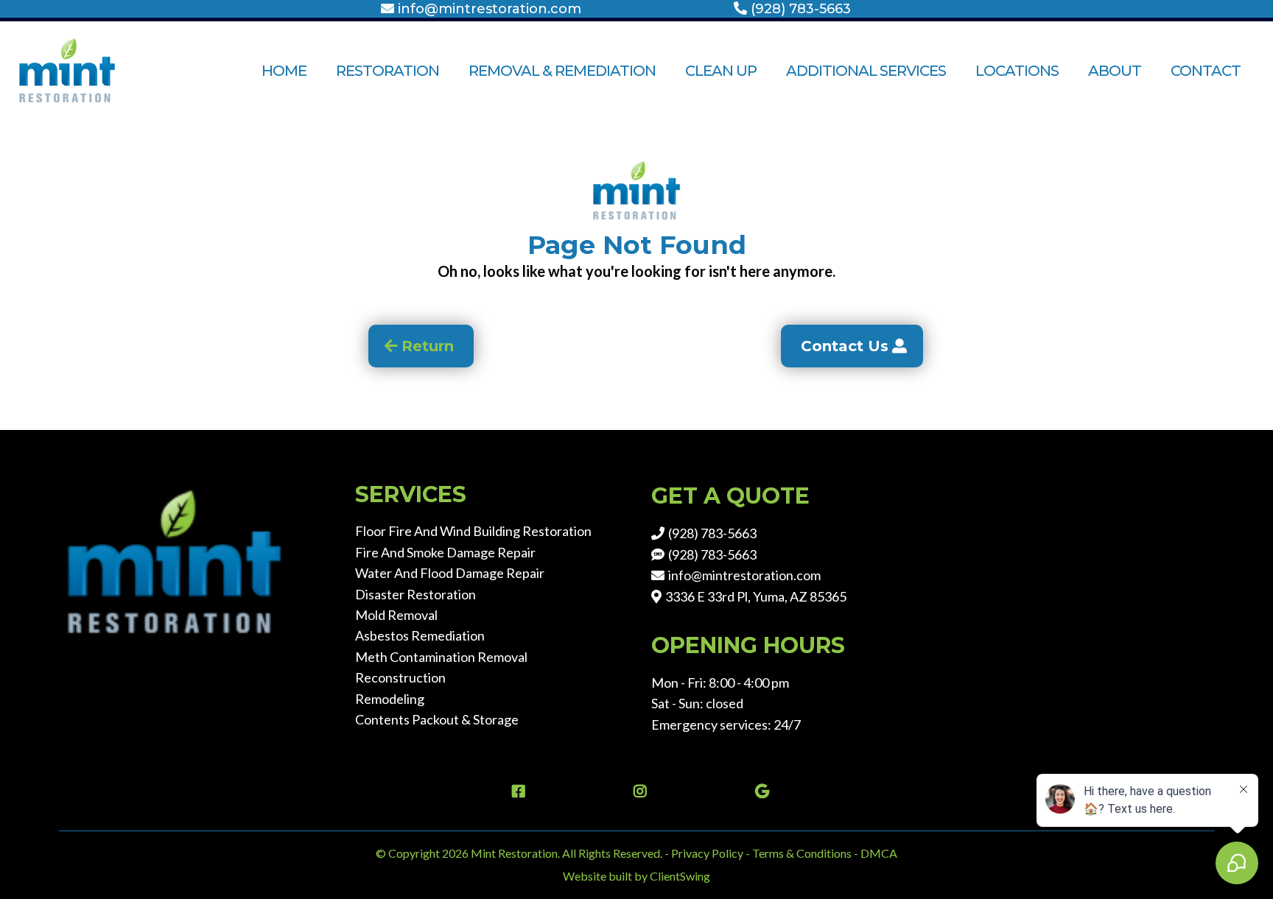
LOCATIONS (1017, 71)
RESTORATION (387, 71)
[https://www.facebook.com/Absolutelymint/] (515, 791)
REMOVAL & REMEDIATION (562, 71)
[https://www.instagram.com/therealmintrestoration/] (636, 791)
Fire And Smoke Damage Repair (445, 552)
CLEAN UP (721, 71)
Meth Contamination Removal (441, 657)
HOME (284, 71)
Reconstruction (400, 677)
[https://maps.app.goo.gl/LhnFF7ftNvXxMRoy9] (758, 791)
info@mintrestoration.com (489, 9)
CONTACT (1206, 71)
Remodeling (389, 699)
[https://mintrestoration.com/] (96, 71)
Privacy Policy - (710, 853)
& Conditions (819, 853)
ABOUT (1114, 71)
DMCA (878, 853)
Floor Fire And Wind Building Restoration (473, 531)
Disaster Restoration (415, 594)
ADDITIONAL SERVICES (866, 71)
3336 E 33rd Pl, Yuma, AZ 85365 (755, 596)
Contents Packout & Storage (437, 719)
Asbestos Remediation (420, 635)
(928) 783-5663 (801, 9)
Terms (769, 853)
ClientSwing (680, 876)
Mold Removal (396, 615)
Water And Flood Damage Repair (449, 573)
